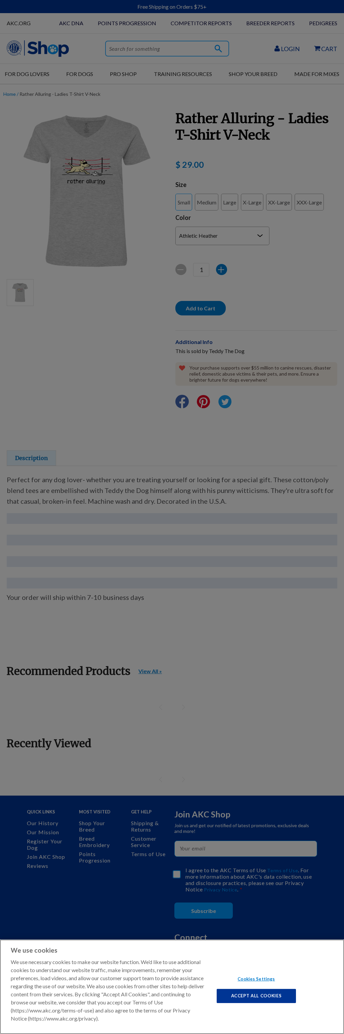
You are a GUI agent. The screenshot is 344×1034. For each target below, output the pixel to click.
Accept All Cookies (256, 995)
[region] (172, 987)
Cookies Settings (256, 978)
